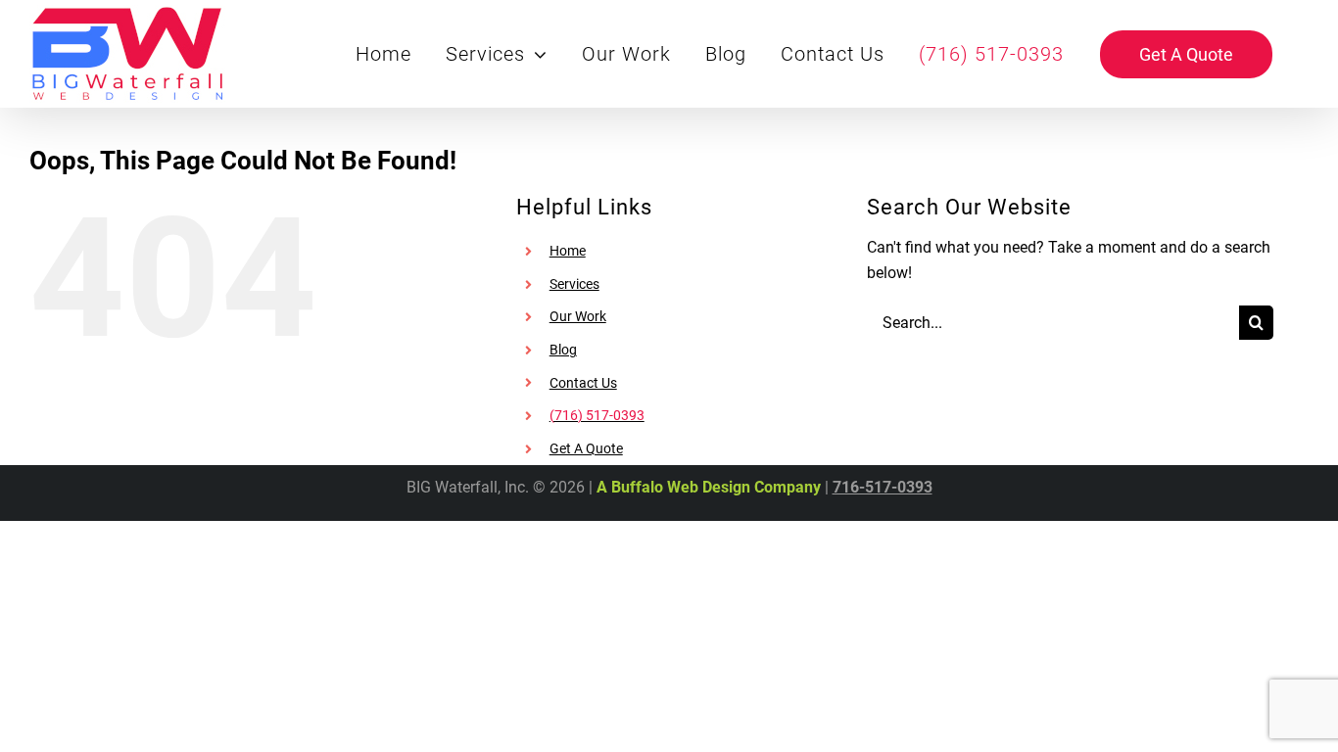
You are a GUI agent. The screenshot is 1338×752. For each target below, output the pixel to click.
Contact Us (583, 383)
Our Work (578, 316)
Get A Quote (586, 448)
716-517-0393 (882, 487)
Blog (563, 349)
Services (574, 284)
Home (568, 250)
